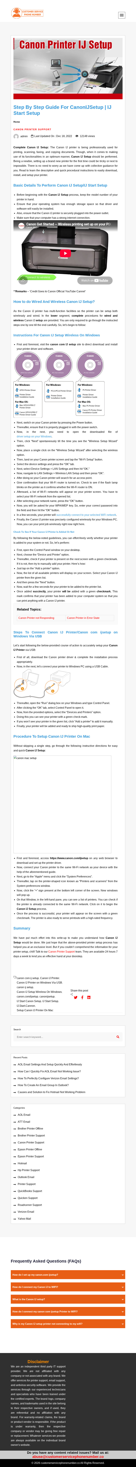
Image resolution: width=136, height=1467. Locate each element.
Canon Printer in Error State (83, 618)
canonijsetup (47, 996)
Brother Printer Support (31, 1135)
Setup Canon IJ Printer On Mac (35, 1010)
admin (24, 136)
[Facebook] (80, 997)
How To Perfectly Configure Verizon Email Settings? (48, 1078)
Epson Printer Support (31, 1156)
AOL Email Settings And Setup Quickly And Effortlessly (50, 1064)
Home (16, 121)
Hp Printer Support (29, 1170)
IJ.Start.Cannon (26, 1005)
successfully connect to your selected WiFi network (86, 514)
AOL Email (24, 1114)
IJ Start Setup (50, 1001)
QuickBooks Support (30, 1191)
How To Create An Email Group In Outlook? (43, 1085)
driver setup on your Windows (34, 436)
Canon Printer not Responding (36, 618)
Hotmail (22, 1163)
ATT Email (24, 1121)
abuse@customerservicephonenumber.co (68, 1457)
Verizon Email (26, 1211)
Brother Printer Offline (30, 1128)
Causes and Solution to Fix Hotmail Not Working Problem (51, 1092)
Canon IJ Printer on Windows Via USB (39, 982)
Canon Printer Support (31, 1142)
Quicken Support (27, 1198)
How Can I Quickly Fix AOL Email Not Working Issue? (49, 1071)
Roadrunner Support (30, 1205)
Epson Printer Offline (30, 1149)
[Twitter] (73, 997)
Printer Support (26, 1184)
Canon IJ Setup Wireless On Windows (39, 991)
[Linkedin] (87, 997)
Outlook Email (26, 1177)
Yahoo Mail (24, 1218)
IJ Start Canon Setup (29, 1001)
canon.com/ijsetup (27, 996)
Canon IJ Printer (49, 978)
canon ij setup (25, 987)
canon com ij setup (28, 978)
